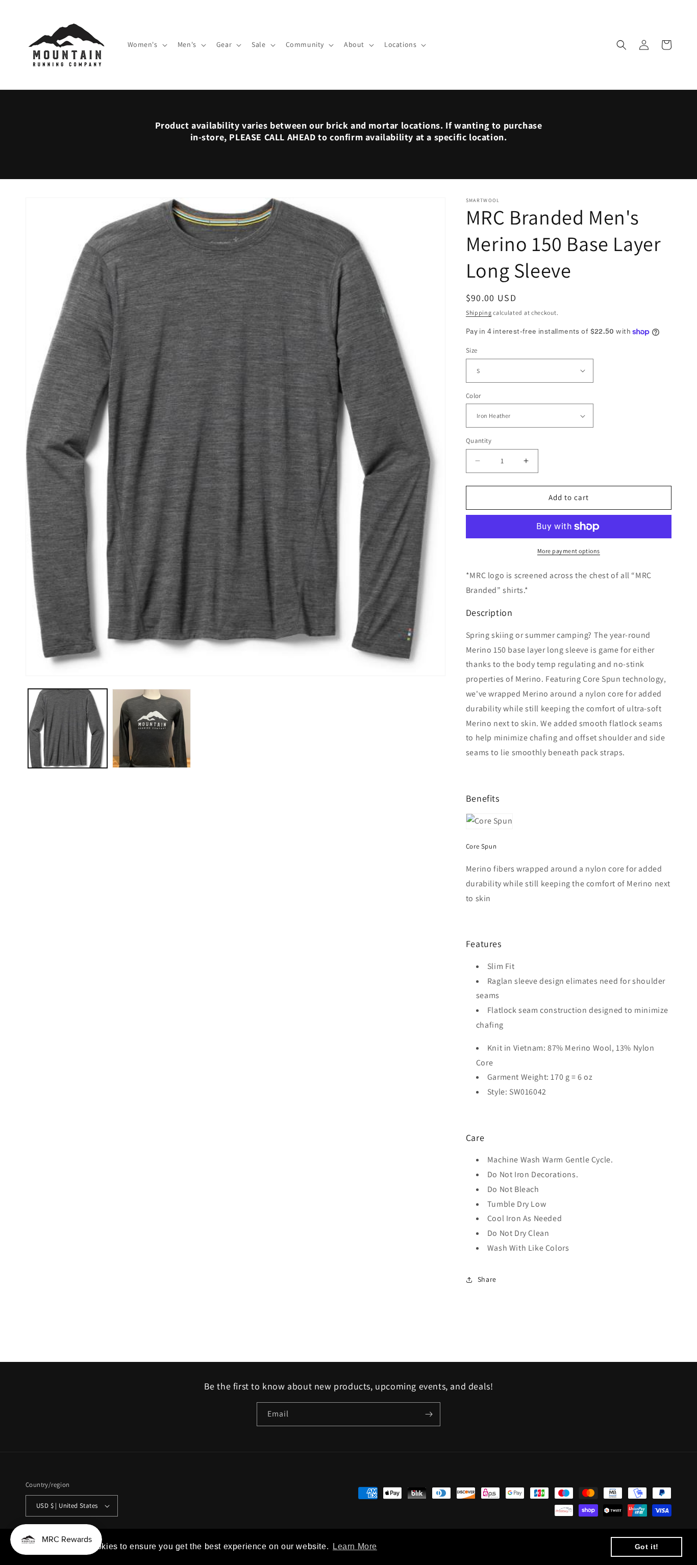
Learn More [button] (355, 1546)
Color (473, 395)
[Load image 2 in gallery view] (151, 728)
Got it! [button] (647, 1547)
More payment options (568, 551)
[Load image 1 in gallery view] (67, 728)
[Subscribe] (428, 1414)
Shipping (479, 312)
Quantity (478, 440)
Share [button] (487, 1279)
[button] (146, 44)
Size (472, 350)
